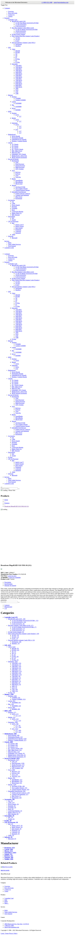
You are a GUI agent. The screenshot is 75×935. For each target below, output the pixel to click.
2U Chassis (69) (13, 745)
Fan (13, 437)
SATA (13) (15, 719)
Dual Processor (19, 400)
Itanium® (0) (16, 834)
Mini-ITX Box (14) (14, 752)
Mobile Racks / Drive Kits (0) (17, 755)
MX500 (17, 295)
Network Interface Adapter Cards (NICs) (23, 286)
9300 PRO (18, 326)
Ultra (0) (14, 761)
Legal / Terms (5, 933)
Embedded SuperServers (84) (16, 791)
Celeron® (18, 469)
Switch (14, 455)
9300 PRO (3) (16, 679)
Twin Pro (18, 413)
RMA (9, 243)
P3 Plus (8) (15, 656)
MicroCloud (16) (17, 783)
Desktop (14, 342)
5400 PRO (18, 316)
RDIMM (17, 355)
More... (6, 903)
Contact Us (11, 14)
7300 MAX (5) (16, 678)
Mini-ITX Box (16, 388)
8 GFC (17, 285)
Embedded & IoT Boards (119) (17, 738)
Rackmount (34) (16, 797)
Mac (13, 350)
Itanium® (18, 470)
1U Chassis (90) (13, 743)
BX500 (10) (15, 650)
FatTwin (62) (16, 773)
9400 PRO (18, 329)
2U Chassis (15, 382)
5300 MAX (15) (17, 674)
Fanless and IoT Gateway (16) (21, 793)
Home (6, 500)
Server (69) (11, 707)
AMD (13, 472)
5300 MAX (18, 321)
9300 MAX (18, 327)
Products (6, 503)
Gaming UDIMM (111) (19, 699)
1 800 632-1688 (9, 925)
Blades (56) (11, 778)
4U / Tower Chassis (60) (15, 748)
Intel (13, 460)
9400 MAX (18, 331)
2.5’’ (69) (18, 730)
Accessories (11, 436)
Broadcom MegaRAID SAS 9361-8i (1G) (16, 506)
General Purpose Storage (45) (20, 789)
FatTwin (17, 409)
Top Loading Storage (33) (19, 788)
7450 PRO (18, 309)
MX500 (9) (15, 648)
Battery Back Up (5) (14, 812)
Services (6, 241)
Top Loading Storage (21, 424)
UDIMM (18, 344)
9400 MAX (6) (16, 684)
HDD (9, 357)
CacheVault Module (17, 447)
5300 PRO (18, 319)
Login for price (12, 576)
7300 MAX (18, 324)
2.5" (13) (18, 720)
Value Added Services (14, 244)
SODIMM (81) (16, 702)
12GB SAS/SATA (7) (18, 629)
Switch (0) (11, 819)
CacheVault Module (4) (15, 811)
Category (7, 605)
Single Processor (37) (18, 765)
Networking (11, 452)
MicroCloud (18, 419)
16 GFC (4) (15, 637)
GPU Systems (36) (17, 768)
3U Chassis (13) (13, 747)
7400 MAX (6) (16, 668)
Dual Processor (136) (18, 763)
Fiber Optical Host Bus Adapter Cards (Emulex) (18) (23, 633)
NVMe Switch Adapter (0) (16, 632)
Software (10, 473)
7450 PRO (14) (16, 663)
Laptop (14, 347)
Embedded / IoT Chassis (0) (16, 753)
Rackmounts (15, 396)
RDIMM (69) (16, 709)
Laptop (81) (11, 701)
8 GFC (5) (15, 638)
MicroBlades (19, 418)
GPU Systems (19, 405)
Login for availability (15, 577)
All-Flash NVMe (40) (18, 786)
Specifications (8, 584)
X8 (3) (14, 653)
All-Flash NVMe (20, 423)
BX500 (17, 296)
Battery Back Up (16, 449)
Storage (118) (12, 784)
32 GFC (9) (15, 635)
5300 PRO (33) (16, 673)
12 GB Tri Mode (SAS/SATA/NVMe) (26, 273)
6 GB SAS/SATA (20, 270)
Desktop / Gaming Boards (19, 377)
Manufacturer (8, 607)
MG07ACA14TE (5, 870)
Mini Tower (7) (16, 796)
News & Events (12, 13)
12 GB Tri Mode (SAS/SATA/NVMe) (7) (24, 627)
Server (13, 354)
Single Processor (20, 401)
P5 (16, 304)
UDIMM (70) (16, 697)
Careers (10, 16)
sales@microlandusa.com (61, 2)
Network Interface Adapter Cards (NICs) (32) (21, 640)
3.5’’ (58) (18, 727)
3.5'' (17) (18, 715)
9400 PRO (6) (16, 683)
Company (7, 8)
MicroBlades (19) (17, 781)
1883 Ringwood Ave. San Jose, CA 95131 (16, 924)
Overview (11, 11)
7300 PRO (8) (16, 676)
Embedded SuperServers (19, 428)
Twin (13, 406)
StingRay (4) (15, 643)
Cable (13, 439)
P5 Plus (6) (15, 660)
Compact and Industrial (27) (20, 794)
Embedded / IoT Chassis (19, 390)
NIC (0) (10, 817)
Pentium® (18, 467)
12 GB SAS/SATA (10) (19, 622)
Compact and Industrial (22, 431)
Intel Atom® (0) (16, 829)
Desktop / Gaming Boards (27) (17, 740)
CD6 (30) (15, 689)
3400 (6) (14, 686)
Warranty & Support (10, 585)
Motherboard (12, 370)
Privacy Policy (13, 933)
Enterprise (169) (13, 722)
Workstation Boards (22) (15, 737)
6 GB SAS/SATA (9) (18, 624)
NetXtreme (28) (16, 642)
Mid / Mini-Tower (17, 387)
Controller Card (12, 263)
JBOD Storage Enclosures (19, 393)
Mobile (14, 362)
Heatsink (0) (12, 806)
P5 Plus (17, 306)
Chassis (10, 378)
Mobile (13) (11, 717)
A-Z (5, 608)
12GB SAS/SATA (20, 275)
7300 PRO (18, 323)
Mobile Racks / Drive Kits (19, 391)
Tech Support (12, 246)
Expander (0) (12, 807)
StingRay (18, 290)
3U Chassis (15, 383)
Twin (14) (15, 775)
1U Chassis (15, 380)
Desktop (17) (12, 712)
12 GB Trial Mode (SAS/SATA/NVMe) (27, 267)
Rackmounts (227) (13, 760)
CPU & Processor (13, 459)
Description (7, 582)
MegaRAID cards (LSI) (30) (16, 619)
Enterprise (15, 308)
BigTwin (17, 408)
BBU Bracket (16, 451)
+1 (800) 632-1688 (46, 2)
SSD (9, 291)
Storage (14, 421)
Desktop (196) (12, 696)
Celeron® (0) (16, 832)
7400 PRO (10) (16, 666)
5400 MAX (18, 318)
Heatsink (14, 442)
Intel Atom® (19, 465)
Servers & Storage (13, 395)
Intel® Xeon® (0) (17, 827)
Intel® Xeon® (19, 464)
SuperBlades (19, 416)
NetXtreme (18, 288)
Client (13, 293)
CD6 (16, 336)
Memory (10, 341)
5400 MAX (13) (17, 671)
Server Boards (16, 372)
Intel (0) (10, 824)
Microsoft (14, 475)
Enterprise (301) (13, 661)
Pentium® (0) (16, 830)
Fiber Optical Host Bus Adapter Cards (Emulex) (26, 280)
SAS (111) (15, 729)
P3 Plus (17, 303)
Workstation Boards (17, 373)
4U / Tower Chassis (17, 385)
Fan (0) (10, 801)
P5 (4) (14, 658)
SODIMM (18, 349)
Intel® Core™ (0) (17, 825)
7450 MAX (18, 311)
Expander (14, 444)
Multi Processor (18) (18, 766)
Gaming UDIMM (20, 346)
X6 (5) (14, 651)
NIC (13, 454)
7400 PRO (18, 313)
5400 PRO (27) (16, 670)
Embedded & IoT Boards (19, 375)
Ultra (16, 398)
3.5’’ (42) (18, 732)
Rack (13, 446)
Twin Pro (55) (16, 776)
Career (6, 891)
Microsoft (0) (12, 838)
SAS (16, 368)
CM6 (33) (15, 691)
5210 (16, 334)
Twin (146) (11, 770)
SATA (17, 360)
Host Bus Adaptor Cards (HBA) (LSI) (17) (20, 625)
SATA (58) (15, 724)
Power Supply (16, 441)
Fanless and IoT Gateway (22, 429)
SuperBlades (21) (17, 779)
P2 (16, 301)
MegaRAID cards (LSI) (19, 265)
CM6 (16, 337)
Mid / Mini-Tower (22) (15, 750)
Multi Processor (19, 403)
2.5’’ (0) (17, 725)
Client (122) (11, 647)
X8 (16, 300)
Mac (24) (11, 704)
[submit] (18, 602)
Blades (14, 414)
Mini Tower (18, 432)
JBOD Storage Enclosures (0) (17, 756)
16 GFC (17, 283)
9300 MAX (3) (16, 681)
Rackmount (18, 434)
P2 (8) (14, 655)
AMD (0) (11, 835)
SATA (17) (15, 714)
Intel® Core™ (19, 462)
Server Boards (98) (13, 735)
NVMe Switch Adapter (18, 278)
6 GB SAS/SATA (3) (18, 630)
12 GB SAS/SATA (20, 268)
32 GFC (17, 282)
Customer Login (9, 247)
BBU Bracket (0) (13, 814)
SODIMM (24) (16, 706)
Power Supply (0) (13, 804)
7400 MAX (18, 314)
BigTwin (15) (16, 771)
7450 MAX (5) (16, 665)
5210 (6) (14, 688)
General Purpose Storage (22, 426)
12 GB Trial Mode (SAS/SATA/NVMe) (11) (25, 620)
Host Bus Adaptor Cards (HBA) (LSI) (23, 272)
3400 (16, 332)
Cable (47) (11, 802)
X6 (16, 298)
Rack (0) (10, 809)
